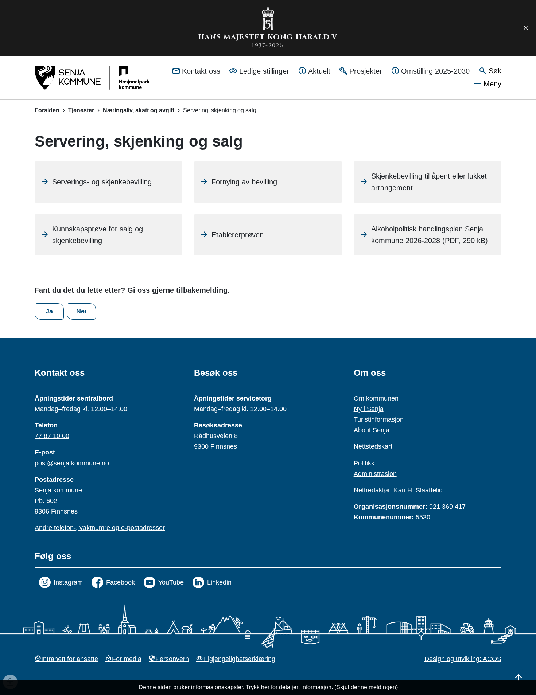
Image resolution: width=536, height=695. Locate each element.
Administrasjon (375, 473)
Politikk (364, 463)
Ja (49, 311)
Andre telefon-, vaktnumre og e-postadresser (100, 527)
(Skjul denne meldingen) (366, 687)
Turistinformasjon (379, 419)
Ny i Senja (369, 409)
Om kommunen (376, 398)
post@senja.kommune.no (72, 463)
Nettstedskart (373, 446)
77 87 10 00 (52, 436)
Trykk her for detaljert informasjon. (289, 687)
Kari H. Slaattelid (418, 490)
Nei (81, 311)
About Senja (371, 430)
